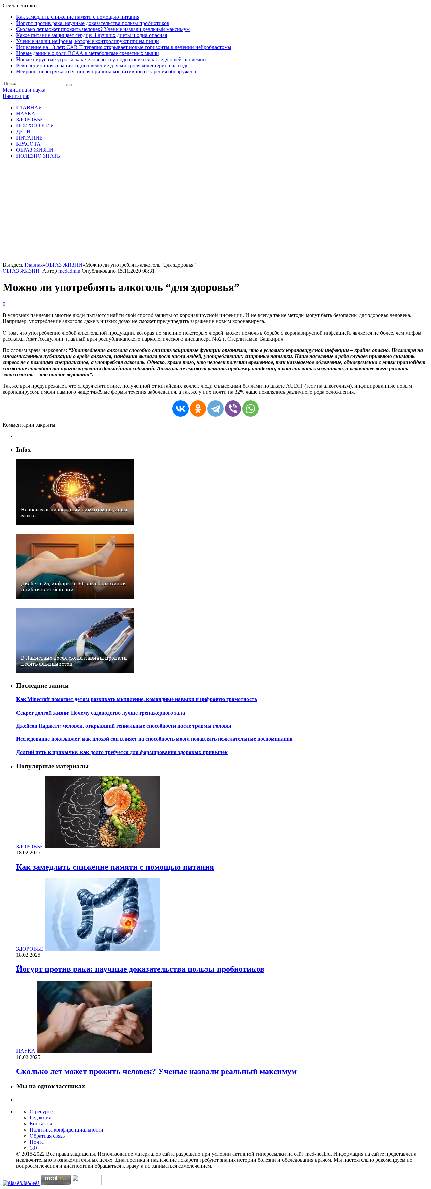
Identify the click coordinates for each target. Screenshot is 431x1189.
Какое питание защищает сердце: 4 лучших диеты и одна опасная (91, 35)
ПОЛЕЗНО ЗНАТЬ (38, 156)
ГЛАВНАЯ (29, 107)
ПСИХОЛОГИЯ (35, 125)
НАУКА (25, 113)
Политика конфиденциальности (66, 1130)
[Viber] (233, 408)
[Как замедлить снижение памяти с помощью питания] (102, 846)
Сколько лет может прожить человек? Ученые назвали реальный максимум (103, 29)
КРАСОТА (28, 144)
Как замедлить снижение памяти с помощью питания (77, 17)
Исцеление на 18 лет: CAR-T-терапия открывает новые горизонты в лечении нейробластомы (123, 47)
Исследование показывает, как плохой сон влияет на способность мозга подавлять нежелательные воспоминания (154, 739)
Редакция (40, 1117)
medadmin (69, 271)
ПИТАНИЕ (29, 138)
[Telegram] (215, 408)
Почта (37, 1142)
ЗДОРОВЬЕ (29, 119)
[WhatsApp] (250, 408)
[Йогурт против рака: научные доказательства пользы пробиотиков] (102, 949)
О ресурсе (41, 1111)
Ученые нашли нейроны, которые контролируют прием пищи (87, 41)
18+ (34, 1148)
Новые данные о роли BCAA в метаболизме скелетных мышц (87, 53)
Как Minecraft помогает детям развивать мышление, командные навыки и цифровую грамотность (136, 699)
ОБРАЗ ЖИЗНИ (34, 150)
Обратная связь (47, 1136)
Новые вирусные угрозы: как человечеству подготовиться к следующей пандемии (111, 59)
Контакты (41, 1123)
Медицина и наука (24, 90)
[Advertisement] (215, 211)
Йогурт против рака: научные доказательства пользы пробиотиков (92, 23)
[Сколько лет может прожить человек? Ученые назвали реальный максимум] (94, 1051)
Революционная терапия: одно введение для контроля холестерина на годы (103, 65)
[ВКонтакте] (180, 408)
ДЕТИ (23, 132)
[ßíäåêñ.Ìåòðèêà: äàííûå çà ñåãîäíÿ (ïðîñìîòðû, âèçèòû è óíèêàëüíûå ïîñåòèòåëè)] (21, 1183)
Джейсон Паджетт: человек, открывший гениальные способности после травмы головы (123, 726)
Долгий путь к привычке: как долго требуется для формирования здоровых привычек (122, 752)
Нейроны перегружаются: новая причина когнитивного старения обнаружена (106, 71)
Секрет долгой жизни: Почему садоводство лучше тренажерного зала (100, 713)
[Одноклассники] (198, 408)
